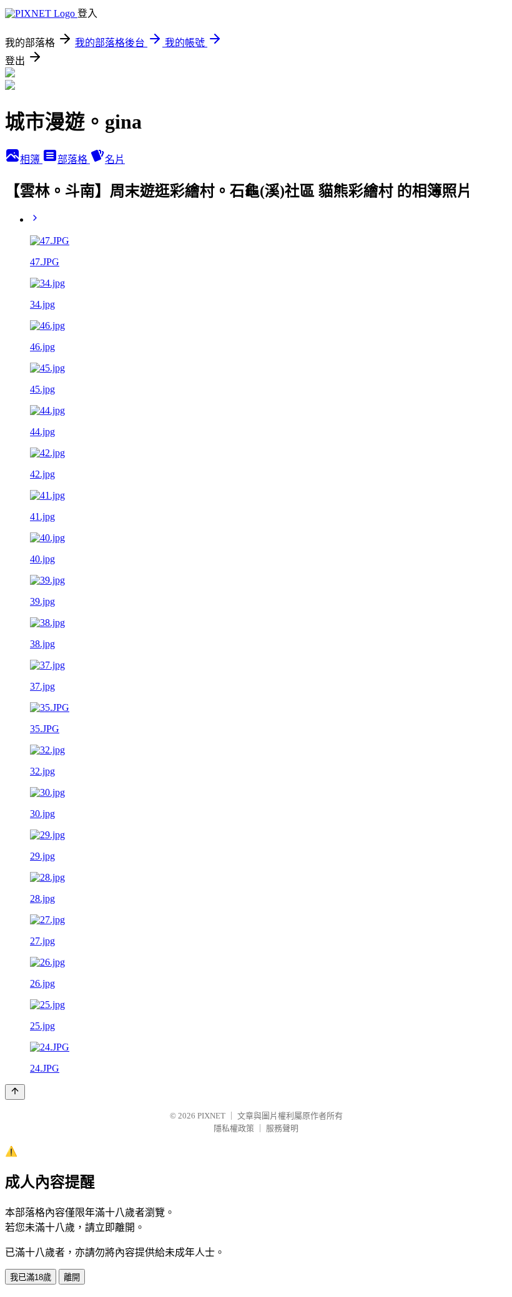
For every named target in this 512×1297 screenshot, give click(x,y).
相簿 (31, 159)
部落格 (73, 159)
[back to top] (15, 1092)
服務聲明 (282, 1128)
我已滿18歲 (30, 1277)
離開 (72, 1277)
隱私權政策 (234, 1128)
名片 (115, 159)
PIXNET (211, 1115)
